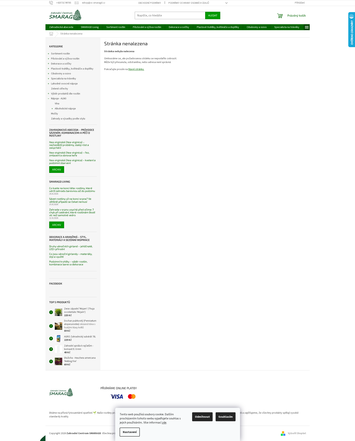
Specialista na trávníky (63, 78)
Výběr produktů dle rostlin (65, 94)
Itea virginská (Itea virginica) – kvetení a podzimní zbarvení (72, 162)
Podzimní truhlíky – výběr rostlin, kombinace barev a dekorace (68, 263)
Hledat (212, 15)
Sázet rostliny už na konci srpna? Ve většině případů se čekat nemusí (70, 200)
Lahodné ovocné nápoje (64, 84)
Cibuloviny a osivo (61, 73)
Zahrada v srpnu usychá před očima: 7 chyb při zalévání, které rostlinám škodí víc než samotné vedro (72, 212)
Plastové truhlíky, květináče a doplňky (72, 69)
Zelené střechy (59, 89)
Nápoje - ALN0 (58, 98)
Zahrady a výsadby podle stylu (68, 119)
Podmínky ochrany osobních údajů (188, 3)
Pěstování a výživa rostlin (65, 59)
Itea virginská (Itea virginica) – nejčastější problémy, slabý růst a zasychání (69, 145)
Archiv (56, 169)
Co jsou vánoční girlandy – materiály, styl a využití (70, 255)
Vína (57, 103)
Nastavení (130, 432)
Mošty (54, 114)
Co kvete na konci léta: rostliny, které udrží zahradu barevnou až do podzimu (72, 189)
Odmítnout (202, 417)
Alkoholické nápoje (65, 108)
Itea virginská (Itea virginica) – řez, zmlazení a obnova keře (69, 154)
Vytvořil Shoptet (297, 433)
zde (164, 423)
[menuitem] (61, 27)
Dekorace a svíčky (61, 64)
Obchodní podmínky (149, 3)
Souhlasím (225, 417)
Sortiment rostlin (60, 54)
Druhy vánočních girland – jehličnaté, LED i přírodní (71, 248)
